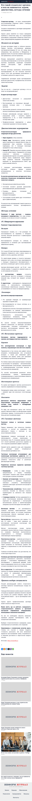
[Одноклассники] (4, 649)
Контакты (16, 797)
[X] (9, 649)
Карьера (14, 790)
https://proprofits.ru (12, 640)
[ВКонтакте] (2, 649)
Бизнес (7, 790)
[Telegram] (6, 649)
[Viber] (11, 649)
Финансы (26, 794)
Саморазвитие (16, 794)
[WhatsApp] (13, 649)
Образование (23, 790)
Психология (6, 794)
